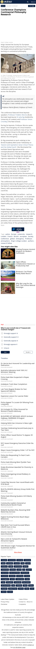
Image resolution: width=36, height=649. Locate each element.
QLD (13, 585)
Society (30, 236)
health (11, 566)
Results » (28, 352)
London (3, 236)
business (13, 569)
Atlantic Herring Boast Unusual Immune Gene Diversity (16, 533)
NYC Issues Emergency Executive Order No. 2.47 (17, 444)
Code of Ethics (23, 599)
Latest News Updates (7, 599)
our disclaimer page (19, 647)
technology (20, 576)
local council (5, 573)
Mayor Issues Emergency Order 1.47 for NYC (18, 450)
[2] (8, 634)
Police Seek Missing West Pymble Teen (16, 462)
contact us (30, 645)
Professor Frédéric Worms (17, 115)
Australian (9, 563)
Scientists (19, 585)
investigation (5, 579)
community (27, 560)
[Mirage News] (6, 2)
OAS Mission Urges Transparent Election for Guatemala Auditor (18, 547)
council (19, 569)
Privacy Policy (5, 602)
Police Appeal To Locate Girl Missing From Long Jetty (17, 403)
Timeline (4, 358)
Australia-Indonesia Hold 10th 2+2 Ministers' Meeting (14, 371)
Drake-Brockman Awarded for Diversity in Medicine (17, 468)
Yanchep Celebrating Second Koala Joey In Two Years (17, 429)
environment (18, 566)
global (12, 239)
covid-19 (29, 569)
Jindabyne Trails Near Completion (14, 384)
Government (12, 560)
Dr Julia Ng (20, 117)
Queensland (5, 569)
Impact (27, 588)
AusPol (12, 579)
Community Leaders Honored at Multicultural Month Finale (13, 504)
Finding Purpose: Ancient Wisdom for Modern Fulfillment (25, 251)
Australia (4, 560)
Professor (28, 239)
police (8, 234)
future (25, 585)
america (21, 588)
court (32, 588)
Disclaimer (4, 604)
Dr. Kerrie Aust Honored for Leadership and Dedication (17, 364)
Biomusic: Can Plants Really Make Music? (24, 272)
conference (5, 239)
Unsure (6, 348)
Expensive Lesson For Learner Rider (14, 396)
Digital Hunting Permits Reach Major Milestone (15, 518)
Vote (5, 352)
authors (31, 241)
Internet (4, 591)
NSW (23, 563)
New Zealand (26, 582)
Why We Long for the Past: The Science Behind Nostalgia (25, 285)
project (27, 579)
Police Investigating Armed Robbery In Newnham (15, 475)
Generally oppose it (11, 341)
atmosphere (5, 241)
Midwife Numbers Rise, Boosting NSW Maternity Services (15, 511)
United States (19, 579)
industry (27, 576)
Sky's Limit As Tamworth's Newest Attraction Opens (14, 540)
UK (24, 569)
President (4, 588)
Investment (5, 576)
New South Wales (14, 573)
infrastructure (25, 573)
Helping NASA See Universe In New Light (16, 423)
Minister (26, 566)
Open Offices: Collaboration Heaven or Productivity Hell (25, 264)
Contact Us (22, 602)
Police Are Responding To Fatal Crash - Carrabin (16, 456)
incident (10, 591)
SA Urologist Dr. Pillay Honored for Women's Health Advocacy (14, 410)
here (2, 225)
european (23, 236)
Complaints (22, 604)
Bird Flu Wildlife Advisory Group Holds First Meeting (17, 490)
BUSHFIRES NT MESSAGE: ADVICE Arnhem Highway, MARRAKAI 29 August (17, 417)
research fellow (6, 243)
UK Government (6, 585)
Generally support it (11, 337)
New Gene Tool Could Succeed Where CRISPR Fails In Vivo (15, 526)
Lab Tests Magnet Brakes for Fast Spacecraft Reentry (14, 390)
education (12, 576)
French (10, 236)
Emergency (20, 239)
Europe (13, 234)
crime (3, 582)
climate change (13, 588)
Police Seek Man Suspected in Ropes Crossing (15, 378)
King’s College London (19, 241)
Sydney (31, 585)
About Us (29, 602)
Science (3, 6)
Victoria (28, 563)
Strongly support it (11, 333)
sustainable (18, 582)
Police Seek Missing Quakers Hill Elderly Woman (16, 497)
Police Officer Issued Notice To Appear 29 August (17, 436)
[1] (6, 634)
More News (18, 552)
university (21, 234)
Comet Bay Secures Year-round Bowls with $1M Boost (17, 483)
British (16, 236)
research (29, 234)
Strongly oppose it (10, 344)
